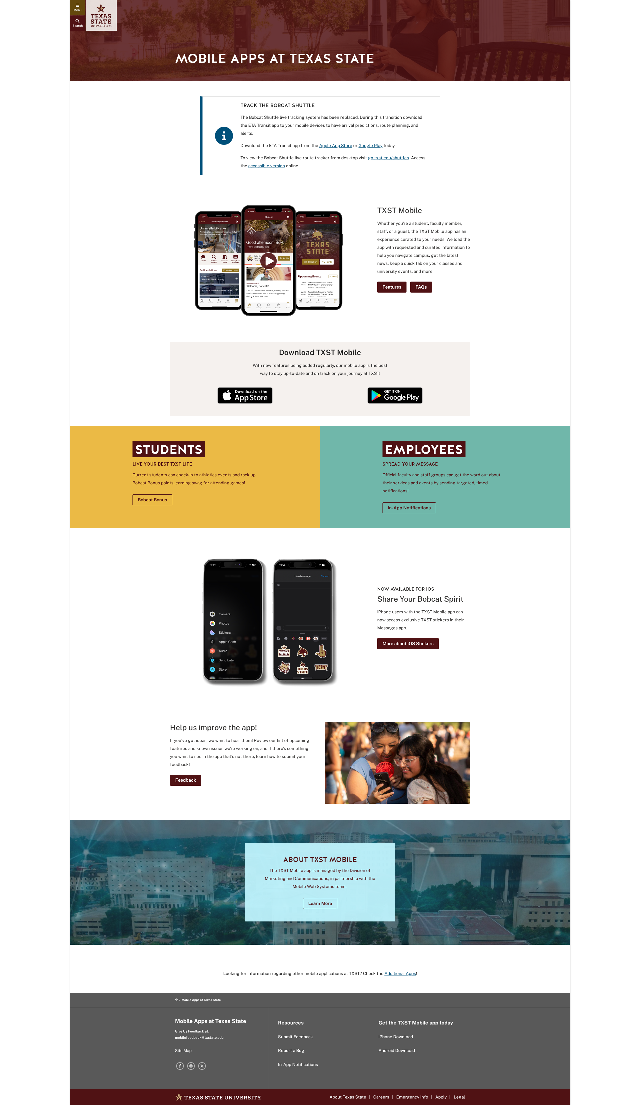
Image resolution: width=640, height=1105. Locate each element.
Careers (381, 1096)
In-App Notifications (298, 1064)
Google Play (370, 145)
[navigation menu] (77, 7)
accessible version (266, 165)
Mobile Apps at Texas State (210, 1021)
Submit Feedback (295, 1036)
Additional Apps (400, 973)
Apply (441, 1096)
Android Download (396, 1050)
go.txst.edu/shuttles (388, 157)
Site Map (183, 1050)
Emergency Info (412, 1096)
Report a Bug (291, 1050)
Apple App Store (335, 145)
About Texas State (348, 1096)
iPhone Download (395, 1036)
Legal (459, 1096)
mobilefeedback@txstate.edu (199, 1037)
